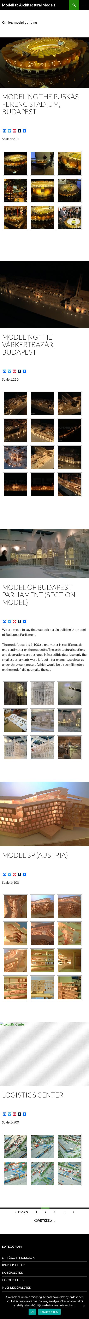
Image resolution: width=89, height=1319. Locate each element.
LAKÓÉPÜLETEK (13, 1280)
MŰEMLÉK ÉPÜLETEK (16, 1287)
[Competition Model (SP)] (15, 906)
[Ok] (84, 1305)
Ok (32, 1311)
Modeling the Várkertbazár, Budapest (28, 344)
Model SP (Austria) (35, 855)
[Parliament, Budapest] (15, 693)
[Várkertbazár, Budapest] (15, 403)
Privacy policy (49, 1311)
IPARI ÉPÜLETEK (13, 1265)
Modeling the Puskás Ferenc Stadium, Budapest (40, 104)
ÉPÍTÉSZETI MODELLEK (18, 1257)
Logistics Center (32, 1095)
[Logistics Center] (15, 1146)
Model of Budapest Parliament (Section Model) (38, 594)
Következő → (44, 1220)
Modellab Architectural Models (28, 5)
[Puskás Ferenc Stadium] (15, 163)
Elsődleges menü (84, 5)
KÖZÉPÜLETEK (12, 1272)
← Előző (21, 1212)
